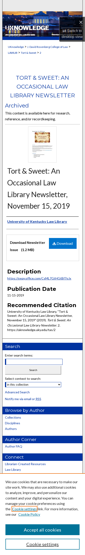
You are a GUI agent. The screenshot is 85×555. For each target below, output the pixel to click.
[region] (42, 514)
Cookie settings (24, 509)
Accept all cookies (42, 529)
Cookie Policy (29, 514)
